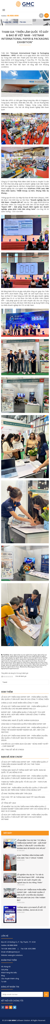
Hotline (9, 16)
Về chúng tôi (5, 966)
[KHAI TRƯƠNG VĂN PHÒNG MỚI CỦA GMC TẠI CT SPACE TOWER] (9, 862)
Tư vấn (3, 981)
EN (46, 15)
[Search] (41, 15)
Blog (3, 975)
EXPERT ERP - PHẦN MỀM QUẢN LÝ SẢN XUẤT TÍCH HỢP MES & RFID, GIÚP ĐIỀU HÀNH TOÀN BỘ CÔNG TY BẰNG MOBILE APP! (23, 714)
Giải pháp (4, 969)
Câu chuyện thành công (10, 978)
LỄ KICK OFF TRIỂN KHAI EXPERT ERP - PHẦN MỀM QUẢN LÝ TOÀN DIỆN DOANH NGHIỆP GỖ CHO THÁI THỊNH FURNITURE (24, 764)
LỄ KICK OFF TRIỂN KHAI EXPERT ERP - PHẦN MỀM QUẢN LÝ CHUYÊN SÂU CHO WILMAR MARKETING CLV (24, 707)
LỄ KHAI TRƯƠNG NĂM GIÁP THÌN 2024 (16, 793)
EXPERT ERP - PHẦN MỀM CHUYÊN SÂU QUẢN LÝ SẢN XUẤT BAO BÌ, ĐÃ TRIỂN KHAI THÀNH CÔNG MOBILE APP (24, 789)
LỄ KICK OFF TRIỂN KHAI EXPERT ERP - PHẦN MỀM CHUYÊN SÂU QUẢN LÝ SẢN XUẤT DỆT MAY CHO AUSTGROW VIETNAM (24, 817)
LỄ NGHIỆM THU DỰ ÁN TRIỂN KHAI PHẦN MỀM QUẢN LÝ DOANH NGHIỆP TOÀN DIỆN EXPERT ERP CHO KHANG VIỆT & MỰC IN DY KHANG (25, 808)
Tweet (4, 682)
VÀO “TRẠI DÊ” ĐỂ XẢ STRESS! (12, 749)
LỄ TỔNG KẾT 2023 (8, 803)
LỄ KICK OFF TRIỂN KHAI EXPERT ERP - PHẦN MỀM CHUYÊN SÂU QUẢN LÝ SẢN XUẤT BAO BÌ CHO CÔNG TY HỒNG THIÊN (25, 698)
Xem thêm (7, 691)
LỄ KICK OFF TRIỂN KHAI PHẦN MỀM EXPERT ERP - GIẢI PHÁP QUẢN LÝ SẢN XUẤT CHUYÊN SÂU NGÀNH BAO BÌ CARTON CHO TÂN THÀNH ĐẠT (31, 894)
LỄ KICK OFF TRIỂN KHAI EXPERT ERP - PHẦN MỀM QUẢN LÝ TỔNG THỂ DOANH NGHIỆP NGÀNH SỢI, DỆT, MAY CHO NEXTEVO (24, 729)
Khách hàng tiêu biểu (9, 972)
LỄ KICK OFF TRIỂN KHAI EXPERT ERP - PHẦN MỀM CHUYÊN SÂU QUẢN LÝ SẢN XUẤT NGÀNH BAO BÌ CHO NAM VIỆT (24, 777)
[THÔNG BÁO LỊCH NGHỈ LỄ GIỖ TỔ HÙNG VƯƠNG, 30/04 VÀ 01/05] (9, 914)
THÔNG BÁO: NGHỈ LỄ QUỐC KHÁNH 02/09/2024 (20, 720)
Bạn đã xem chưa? (11, 756)
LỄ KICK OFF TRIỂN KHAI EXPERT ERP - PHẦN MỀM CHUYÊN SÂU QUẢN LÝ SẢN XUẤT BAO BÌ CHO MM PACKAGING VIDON (24, 738)
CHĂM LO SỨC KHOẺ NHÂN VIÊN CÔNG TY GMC (19, 703)
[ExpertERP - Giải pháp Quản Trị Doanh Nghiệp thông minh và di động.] (25, 4)
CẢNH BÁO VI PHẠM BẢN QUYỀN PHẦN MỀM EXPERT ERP (23, 724)
